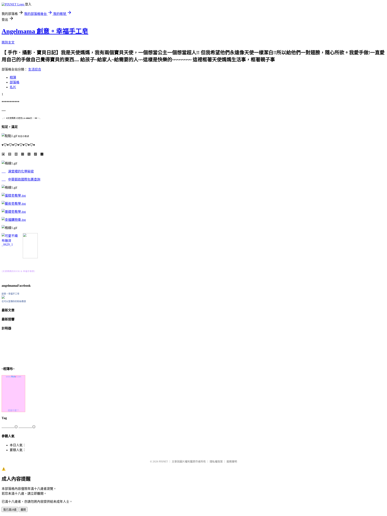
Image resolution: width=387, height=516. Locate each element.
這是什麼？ (13, 410)
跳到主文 (8, 42)
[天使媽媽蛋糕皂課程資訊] (14, 203)
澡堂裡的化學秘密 (21, 171)
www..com (13, 376)
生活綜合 (34, 69)
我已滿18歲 (10, 509)
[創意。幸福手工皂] (3, 297)
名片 (13, 87)
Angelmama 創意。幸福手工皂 (45, 31)
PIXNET (163, 461)
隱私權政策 (216, 461)
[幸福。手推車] (30, 257)
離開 (23, 509)
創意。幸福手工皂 (10, 294)
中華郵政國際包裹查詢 (24, 179)
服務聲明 (232, 461)
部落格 (14, 82)
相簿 (13, 77)
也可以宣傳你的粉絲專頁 (14, 301)
